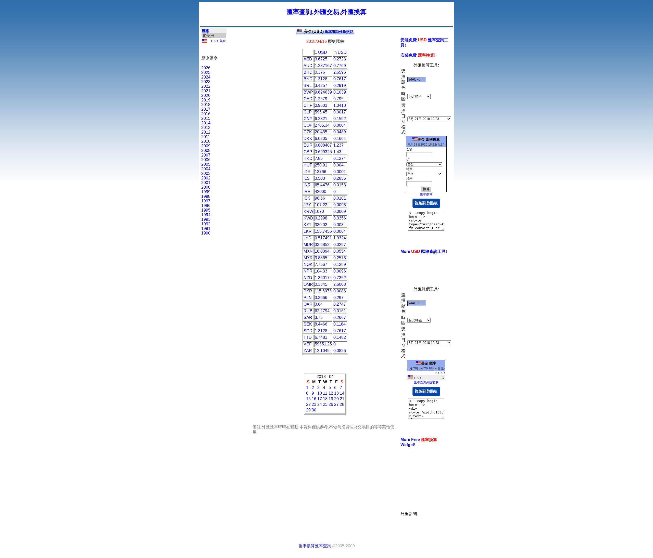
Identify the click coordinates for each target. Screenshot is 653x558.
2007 (205, 155)
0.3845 (321, 284)
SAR (308, 317)
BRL (308, 85)
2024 (205, 77)
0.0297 (339, 244)
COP (308, 125)
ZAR (308, 350)
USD (214, 41)
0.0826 (339, 350)
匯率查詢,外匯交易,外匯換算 (326, 11)
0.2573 (339, 258)
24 (319, 404)
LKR (308, 231)
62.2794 (322, 311)
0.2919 (339, 85)
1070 (319, 211)
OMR (308, 284)
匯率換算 (426, 194)
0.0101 (339, 198)
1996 (205, 205)
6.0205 (321, 138)
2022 (205, 86)
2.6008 (339, 284)
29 (308, 410)
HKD (308, 158)
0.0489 (339, 132)
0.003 (338, 225)
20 (336, 399)
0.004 (338, 165)
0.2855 (339, 178)
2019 (205, 100)
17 (319, 399)
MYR (308, 258)
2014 (205, 123)
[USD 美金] (204, 41)
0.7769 (339, 65)
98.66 (320, 198)
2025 (205, 72)
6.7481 (321, 337)
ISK (307, 198)
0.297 (338, 297)
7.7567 (321, 264)
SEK (308, 324)
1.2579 (321, 99)
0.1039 (339, 92)
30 (314, 410)
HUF (308, 165)
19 (331, 399)
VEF (308, 344)
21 (342, 399)
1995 (205, 210)
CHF (308, 105)
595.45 (321, 112)
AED (308, 59)
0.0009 (339, 211)
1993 (205, 219)
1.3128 (321, 79)
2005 (205, 164)
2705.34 (322, 125)
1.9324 (339, 238)
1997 (205, 201)
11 (325, 393)
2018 (205, 104)
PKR (308, 291)
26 (331, 404)
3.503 (320, 178)
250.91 (321, 165)
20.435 (321, 132)
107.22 (321, 205)
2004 (205, 169)
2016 (205, 114)
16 (314, 399)
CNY (308, 118)
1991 (205, 228)
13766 (320, 172)
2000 (205, 187)
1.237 (338, 145)
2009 (205, 146)
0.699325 (323, 152)
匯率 (205, 31)
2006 (205, 160)
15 (308, 399)
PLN (308, 297)
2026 (205, 68)
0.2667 (339, 317)
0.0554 (339, 251)
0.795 (338, 99)
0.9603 (321, 105)
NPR (308, 271)
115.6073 (323, 291)
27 (336, 404)
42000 (320, 191)
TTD (308, 337)
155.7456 (323, 231)
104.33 (321, 271)
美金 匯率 (428, 363)
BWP (308, 92)
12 (331, 393)
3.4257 (321, 85)
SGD (308, 331)
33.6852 (322, 244)
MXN (308, 251)
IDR (307, 172)
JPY (307, 205)
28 (342, 404)
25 (325, 404)
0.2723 (339, 59)
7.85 (319, 158)
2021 (205, 91)
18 (325, 399)
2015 (205, 118)
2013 (205, 127)
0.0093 (339, 205)
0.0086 (339, 291)
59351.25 (323, 344)
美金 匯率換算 (429, 139)
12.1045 (322, 350)
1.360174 (323, 278)
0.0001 (339, 172)
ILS (307, 178)
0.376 (320, 72)
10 (319, 393)
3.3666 (321, 297)
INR (307, 185)
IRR (307, 191)
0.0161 (339, 311)
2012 (205, 132)
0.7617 (339, 79)
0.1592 (339, 118)
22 (308, 404)
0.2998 (321, 218)
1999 (205, 192)
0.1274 (339, 158)
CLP (308, 112)
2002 (205, 178)
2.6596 (339, 72)
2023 (205, 82)
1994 (205, 215)
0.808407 (323, 145)
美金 (223, 41)
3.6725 (321, 59)
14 (342, 393)
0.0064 (339, 231)
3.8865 (321, 258)
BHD (308, 72)
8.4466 (321, 324)
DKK (308, 138)
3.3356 (339, 218)
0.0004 (339, 125)
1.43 (337, 152)
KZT (307, 225)
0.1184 (339, 324)
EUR (308, 145)
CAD (308, 99)
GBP (308, 152)
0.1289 (339, 264)
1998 (205, 196)
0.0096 (339, 271)
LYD (307, 238)
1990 (205, 233)
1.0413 (339, 105)
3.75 (319, 317)
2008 (205, 150)
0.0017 (339, 112)
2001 (205, 182)
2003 (205, 173)
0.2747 (339, 304)
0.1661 (339, 138)
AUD (308, 65)
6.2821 (321, 118)
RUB (308, 311)
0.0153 (339, 185)
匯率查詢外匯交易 (328, 32)
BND (308, 79)
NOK (308, 264)
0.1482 (339, 337)
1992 (205, 224)
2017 (205, 109)
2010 (205, 141)
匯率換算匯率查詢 (314, 546)
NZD (308, 278)
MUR (308, 244)
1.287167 (323, 65)
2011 (205, 137)
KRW (308, 211)
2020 (205, 95)
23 (314, 404)
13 (336, 393)
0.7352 (339, 278)
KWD (308, 218)
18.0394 (322, 251)
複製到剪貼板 (426, 203)
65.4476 (322, 185)
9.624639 (323, 92)
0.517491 (323, 238)
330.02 (321, 225)
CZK (308, 132)
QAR (308, 304)
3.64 (319, 304)
